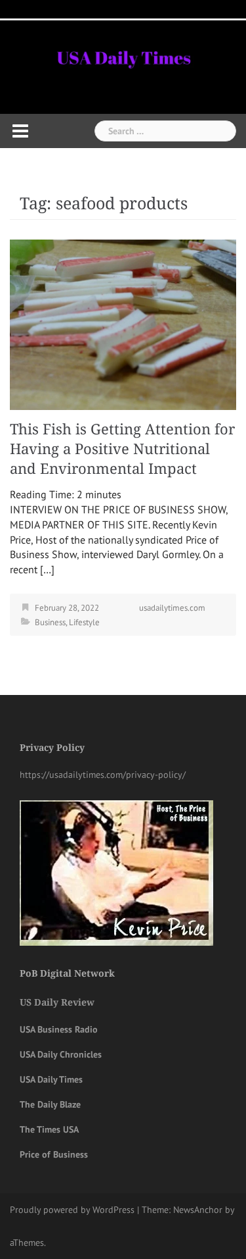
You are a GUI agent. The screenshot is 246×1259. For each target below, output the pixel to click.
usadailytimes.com (172, 607)
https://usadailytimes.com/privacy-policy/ (103, 775)
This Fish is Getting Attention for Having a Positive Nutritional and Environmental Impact (122, 449)
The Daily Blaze (50, 1104)
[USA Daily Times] (123, 56)
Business (50, 622)
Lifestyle (84, 622)
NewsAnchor (197, 1210)
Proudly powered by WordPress (72, 1210)
